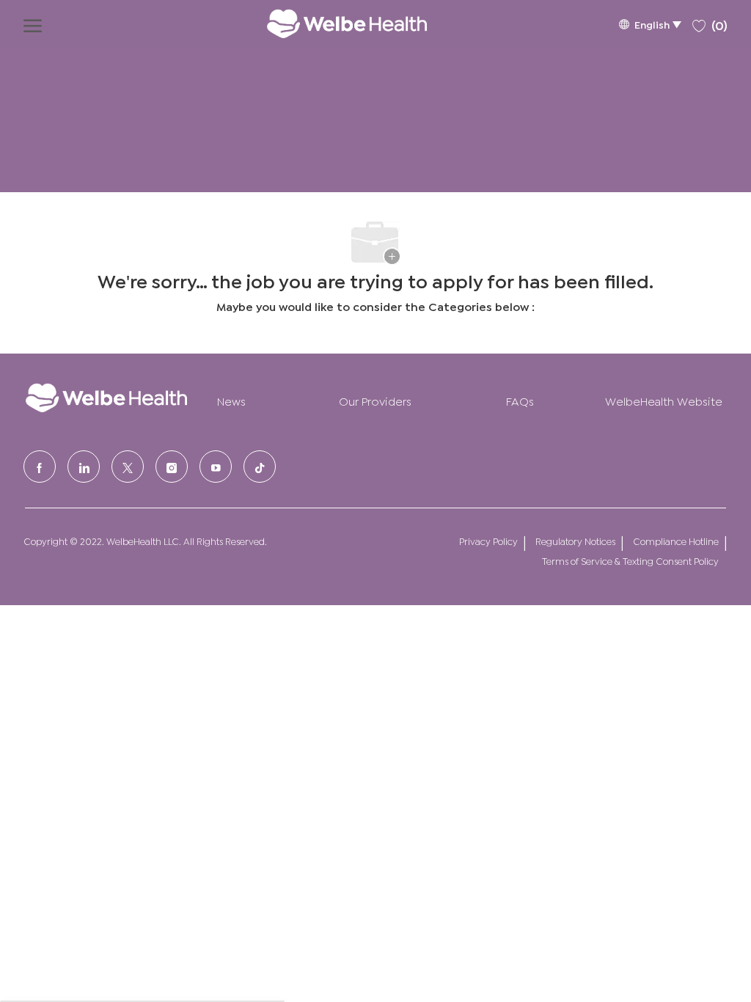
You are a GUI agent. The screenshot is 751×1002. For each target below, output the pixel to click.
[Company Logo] (332, 23)
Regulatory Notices (575, 541)
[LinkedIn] (83, 466)
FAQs (520, 400)
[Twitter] (127, 466)
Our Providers (375, 400)
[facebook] (39, 466)
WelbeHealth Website (663, 400)
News (231, 400)
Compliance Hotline (676, 541)
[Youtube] (215, 466)
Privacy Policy (488, 541)
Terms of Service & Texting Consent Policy (630, 561)
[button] (650, 23)
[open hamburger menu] (32, 23)
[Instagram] (171, 466)
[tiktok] (259, 466)
